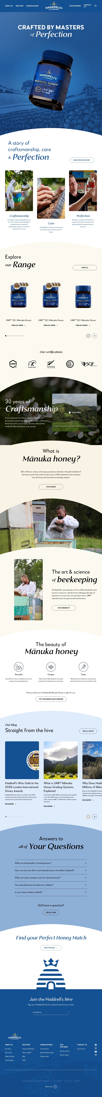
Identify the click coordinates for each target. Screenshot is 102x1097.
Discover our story (82, 160)
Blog (23, 1056)
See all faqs (51, 912)
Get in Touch (81, 1049)
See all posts (88, 731)
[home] (54, 6)
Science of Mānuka (28, 1049)
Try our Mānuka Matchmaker (51, 699)
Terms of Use (67, 1081)
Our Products (44, 1049)
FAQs (24, 1060)
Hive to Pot (8, 1052)
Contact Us (87, 6)
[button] (9, 6)
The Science (51, 487)
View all (84, 268)
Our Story (8, 1049)
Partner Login (64, 1055)
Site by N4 (76, 1081)
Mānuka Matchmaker (47, 1052)
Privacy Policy (58, 1081)
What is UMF (27, 1053)
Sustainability (64, 608)
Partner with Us (65, 1051)
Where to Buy (44, 1056)
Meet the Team (9, 1056)
